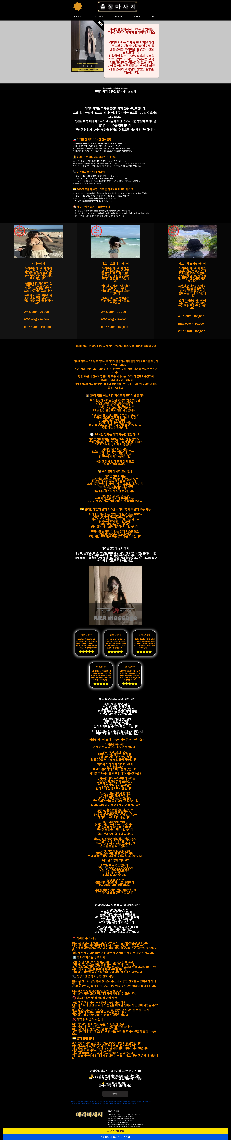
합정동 (78, 1101)
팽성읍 (92, 1103)
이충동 (148, 1101)
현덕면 (120, 1103)
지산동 (73, 1103)
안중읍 (97, 1103)
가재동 (144, 1101)
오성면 (116, 1103)
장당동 (134, 1101)
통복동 (83, 1101)
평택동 (134, 1103)
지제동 (101, 1101)
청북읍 (106, 1103)
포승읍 (101, 1103)
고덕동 (87, 1103)
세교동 (97, 1101)
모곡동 (139, 1101)
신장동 (83, 1103)
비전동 (73, 1101)
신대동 (106, 1101)
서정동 (130, 1101)
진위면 (125, 1103)
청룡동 (116, 1101)
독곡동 (78, 1103)
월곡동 (111, 1101)
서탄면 (130, 1103)
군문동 (87, 1101)
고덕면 (111, 1103)
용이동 (125, 1101)
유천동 (92, 1101)
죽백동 (120, 1101)
